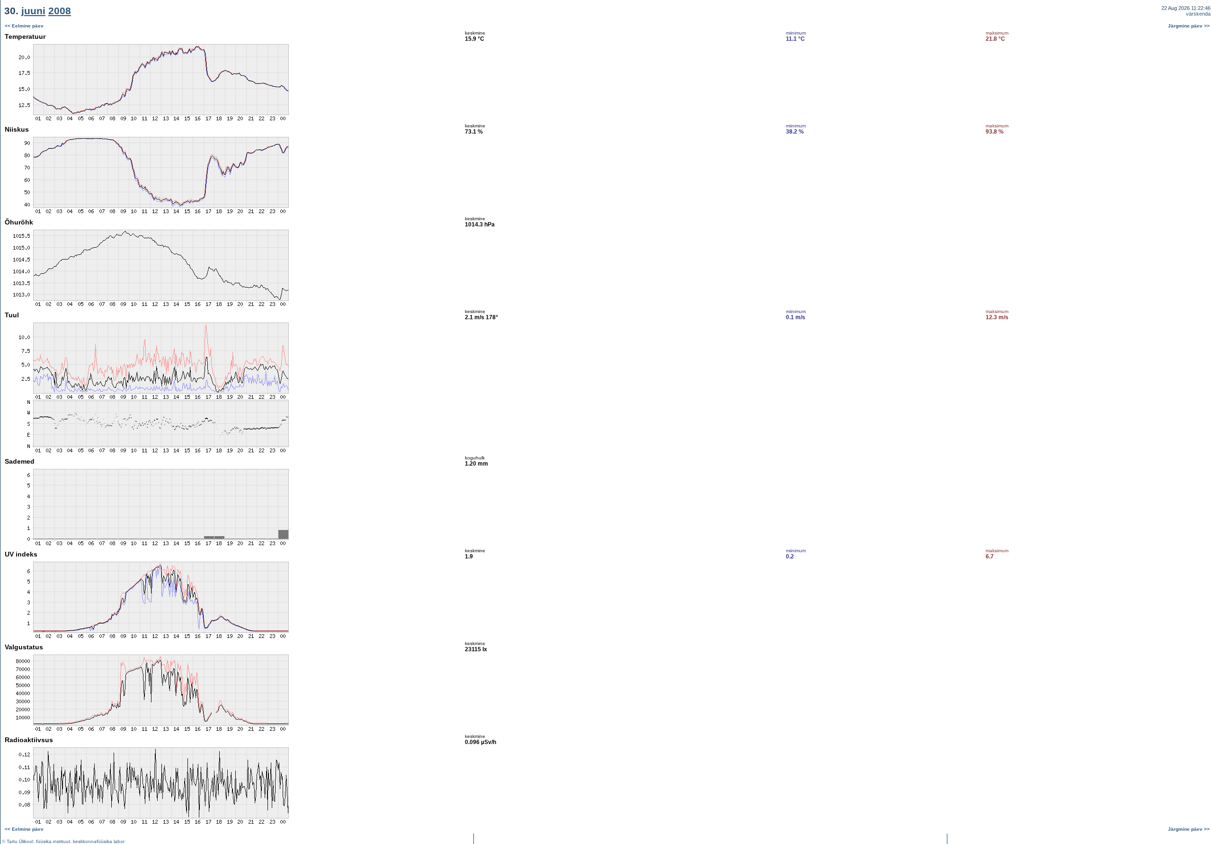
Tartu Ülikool (20, 841)
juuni (33, 10)
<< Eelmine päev (24, 25)
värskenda (1198, 14)
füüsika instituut (53, 841)
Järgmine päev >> (1189, 25)
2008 (59, 10)
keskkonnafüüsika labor (99, 841)
